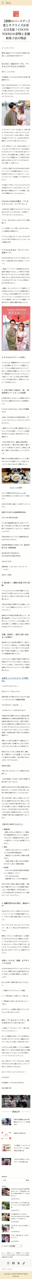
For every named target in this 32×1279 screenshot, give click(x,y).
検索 (27, 1180)
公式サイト (19, 824)
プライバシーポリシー (7, 1269)
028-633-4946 (14, 876)
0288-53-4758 (6, 561)
